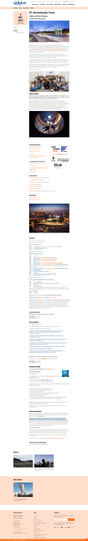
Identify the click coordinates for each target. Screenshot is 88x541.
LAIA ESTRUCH (32, 188)
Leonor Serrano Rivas (45, 258)
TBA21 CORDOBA (32, 171)
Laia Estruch (44, 264)
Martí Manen (54, 258)
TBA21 (48, 182)
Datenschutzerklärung (60, 524)
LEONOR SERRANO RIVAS (34, 179)
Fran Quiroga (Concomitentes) (56, 262)
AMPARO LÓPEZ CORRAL (34, 197)
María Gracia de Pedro (53, 264)
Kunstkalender (57, 4)
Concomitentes (52, 190)
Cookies (35, 532)
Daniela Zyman (52, 260)
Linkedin (72, 527)
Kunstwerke (42, 4)
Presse (35, 526)
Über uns (44, 1)
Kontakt (59, 1)
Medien (32, 8)
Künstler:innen (39, 1)
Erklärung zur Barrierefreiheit (40, 537)
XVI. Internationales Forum (20, 499)
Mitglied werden (33, 1)
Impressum (36, 519)
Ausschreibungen (71, 4)
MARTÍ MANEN (32, 177)
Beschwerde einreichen (39, 530)
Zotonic (23, 539)
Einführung (15, 8)
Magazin (64, 4)
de (64, 1)
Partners (52, 1)
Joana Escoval (44, 260)
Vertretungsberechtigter (18, 529)
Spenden (48, 1)
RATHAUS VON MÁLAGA (34, 151)
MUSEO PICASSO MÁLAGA (34, 149)
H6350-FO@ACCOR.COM (34, 385)
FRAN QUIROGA (32, 190)
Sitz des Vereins (16, 520)
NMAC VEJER (32, 165)
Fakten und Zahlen (38, 521)
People (20, 8)
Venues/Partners (26, 8)
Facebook (65, 527)
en (63, 1)
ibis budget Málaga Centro (49, 369)
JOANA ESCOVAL (32, 184)
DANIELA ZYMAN (32, 182)
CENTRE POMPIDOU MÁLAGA (35, 146)
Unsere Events (50, 4)
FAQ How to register (19, 32)
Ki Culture (35, 286)
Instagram (58, 527)
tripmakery (58, 402)
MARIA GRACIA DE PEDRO (34, 199)
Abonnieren (71, 519)
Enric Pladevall (45, 262)
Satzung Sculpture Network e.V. (40, 523)
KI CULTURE (31, 153)
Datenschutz (36, 525)
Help (56, 1)
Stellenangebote (37, 528)
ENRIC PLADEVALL (33, 186)
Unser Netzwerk (35, 4)
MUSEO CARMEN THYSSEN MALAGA (36, 163)
